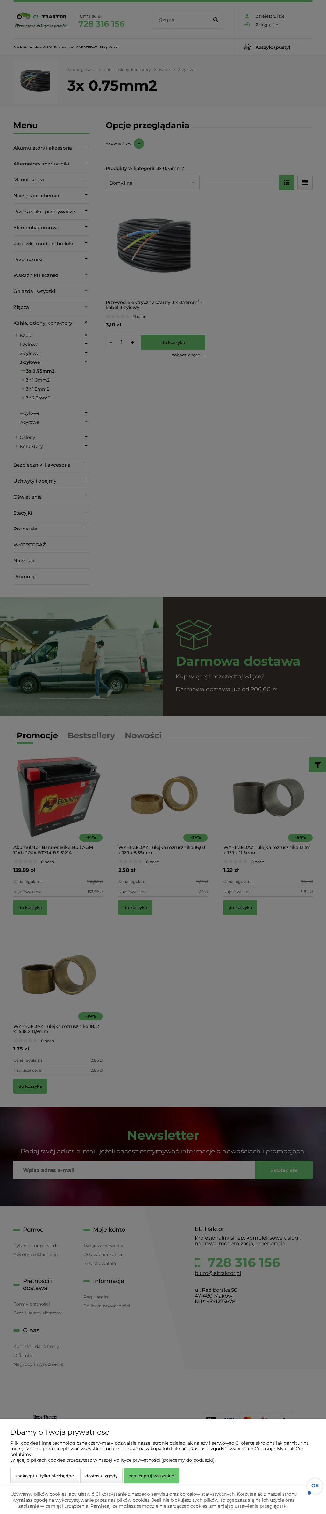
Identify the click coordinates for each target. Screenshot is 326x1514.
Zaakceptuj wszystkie (151, 1475)
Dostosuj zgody (101, 1475)
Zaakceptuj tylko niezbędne (44, 1475)
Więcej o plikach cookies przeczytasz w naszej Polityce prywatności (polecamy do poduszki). (113, 1460)
